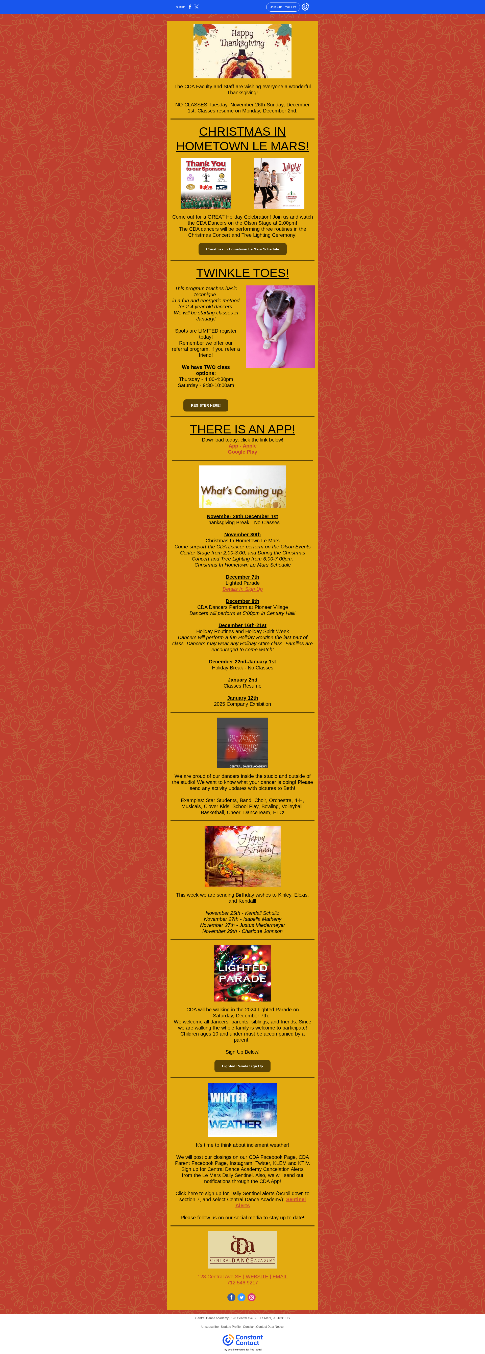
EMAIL (280, 1276)
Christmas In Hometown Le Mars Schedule (242, 249)
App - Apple (243, 446)
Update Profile (231, 1327)
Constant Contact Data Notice (263, 1327)
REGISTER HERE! (206, 405)
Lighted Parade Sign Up (242, 1066)
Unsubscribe (210, 1327)
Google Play (242, 452)
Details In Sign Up (243, 589)
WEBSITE (257, 1276)
